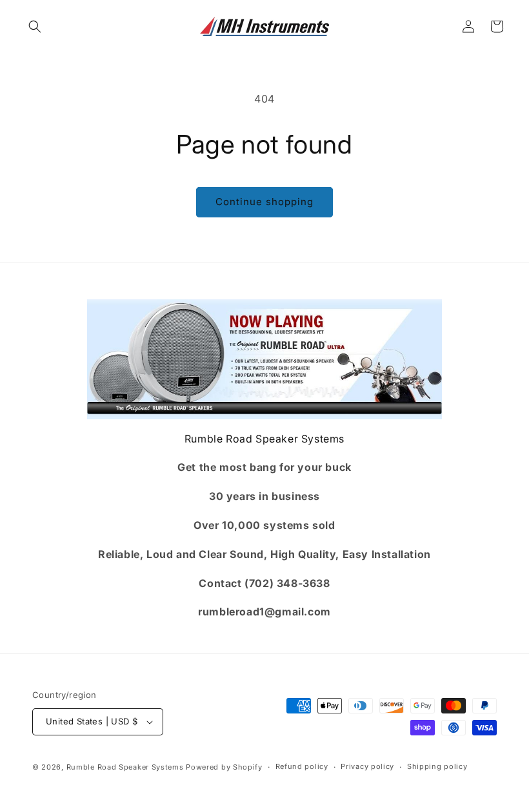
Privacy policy (367, 766)
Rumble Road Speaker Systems (125, 767)
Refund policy (301, 766)
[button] (35, 26)
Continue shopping (264, 201)
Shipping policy (437, 766)
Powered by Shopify (224, 767)
